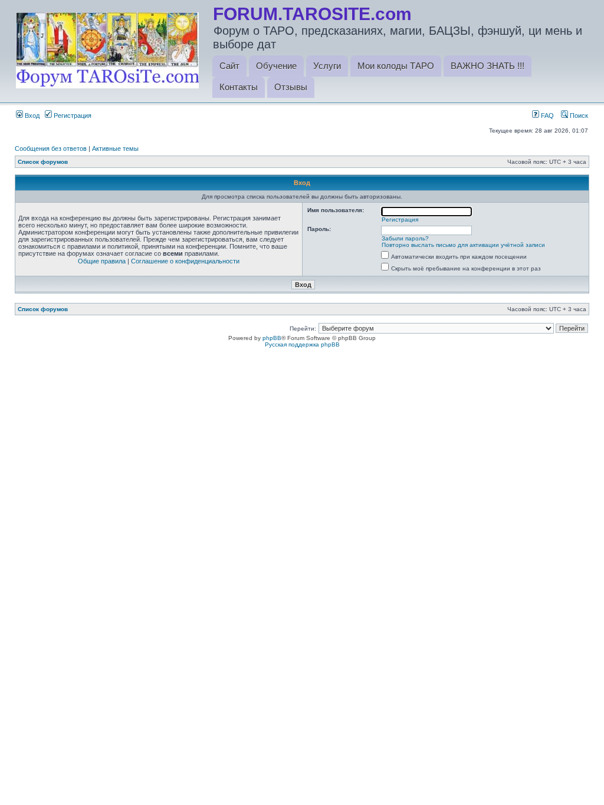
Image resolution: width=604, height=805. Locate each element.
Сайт (229, 66)
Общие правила (102, 261)
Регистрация (71, 115)
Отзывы (290, 87)
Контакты (238, 87)
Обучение (276, 66)
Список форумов (43, 162)
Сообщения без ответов (51, 148)
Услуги (327, 66)
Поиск (578, 115)
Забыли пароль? (405, 238)
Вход (31, 115)
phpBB (271, 338)
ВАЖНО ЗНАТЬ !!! (487, 66)
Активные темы (115, 148)
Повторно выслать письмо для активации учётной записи (463, 245)
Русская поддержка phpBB (302, 344)
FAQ (546, 115)
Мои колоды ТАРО (395, 66)
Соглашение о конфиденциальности (185, 261)
